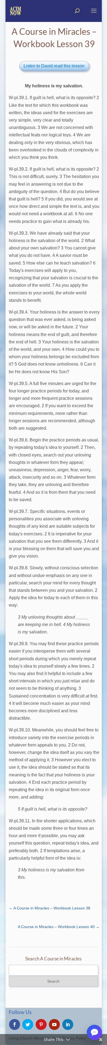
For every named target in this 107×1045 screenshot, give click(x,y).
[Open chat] (94, 1032)
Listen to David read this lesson (54, 66)
